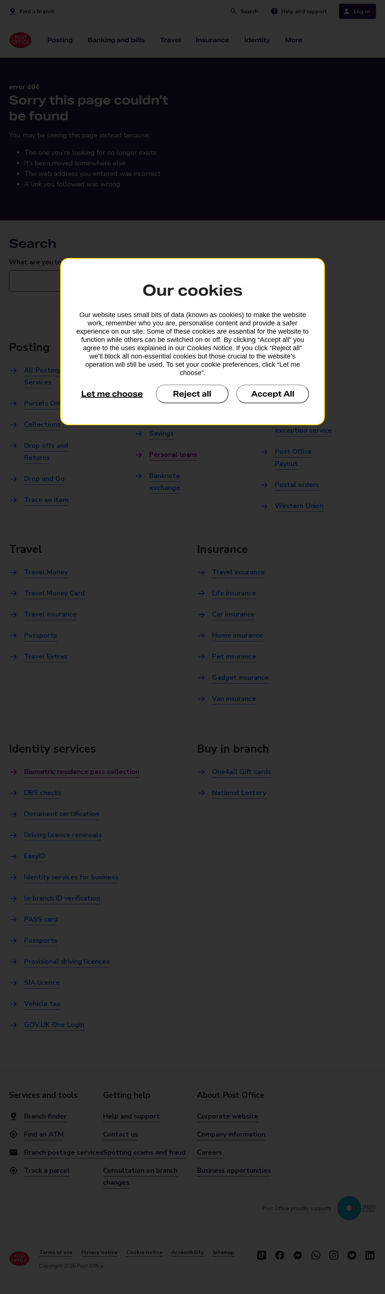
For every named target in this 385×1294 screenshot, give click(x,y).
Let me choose (112, 394)
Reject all (192, 394)
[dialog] (192, 341)
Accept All (272, 394)
